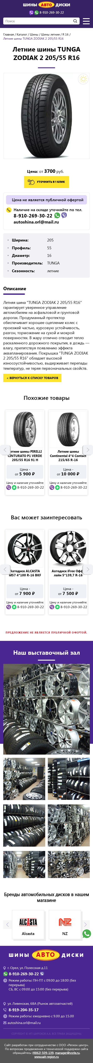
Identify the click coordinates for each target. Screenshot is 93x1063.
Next (88, 450)
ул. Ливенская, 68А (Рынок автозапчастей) (40, 1003)
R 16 (66, 34)
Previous (5, 450)
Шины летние (50, 34)
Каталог (22, 34)
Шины (34, 34)
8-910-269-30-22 (33, 215)
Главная (8, 34)
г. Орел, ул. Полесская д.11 (28, 967)
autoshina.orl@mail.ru (36, 222)
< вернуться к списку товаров (32, 378)
